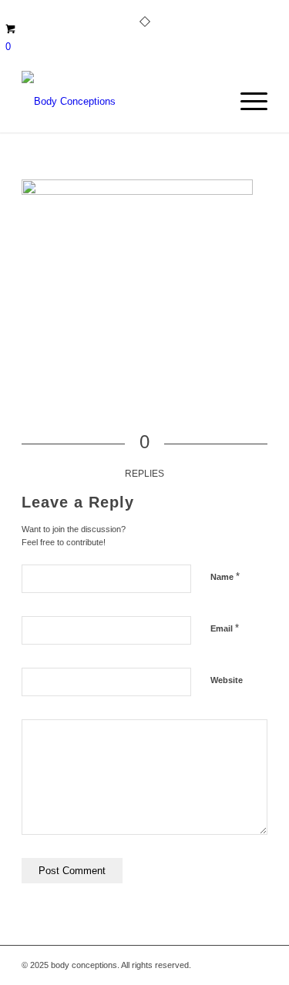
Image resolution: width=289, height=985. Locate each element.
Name (225, 576)
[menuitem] (246, 101)
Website (226, 680)
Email (224, 628)
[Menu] (246, 101)
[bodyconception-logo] (120, 101)
